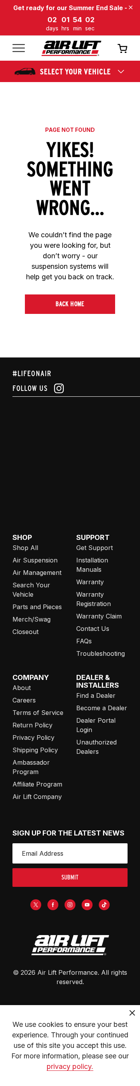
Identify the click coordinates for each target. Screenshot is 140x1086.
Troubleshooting (100, 653)
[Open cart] (122, 48)
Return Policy (32, 725)
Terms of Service (37, 712)
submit (70, 877)
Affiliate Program (37, 784)
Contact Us (92, 628)
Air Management (36, 572)
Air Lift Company (37, 796)
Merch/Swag (31, 619)
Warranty (90, 582)
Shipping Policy (35, 750)
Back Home (70, 304)
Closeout (25, 632)
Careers (24, 700)
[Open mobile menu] (18, 48)
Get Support (94, 548)
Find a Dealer (96, 695)
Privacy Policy (33, 737)
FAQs (84, 641)
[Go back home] (71, 48)
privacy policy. (70, 1066)
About (21, 688)
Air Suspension (35, 560)
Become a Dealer (101, 708)
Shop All (25, 548)
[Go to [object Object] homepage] (70, 945)
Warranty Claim (99, 616)
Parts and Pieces (37, 607)
